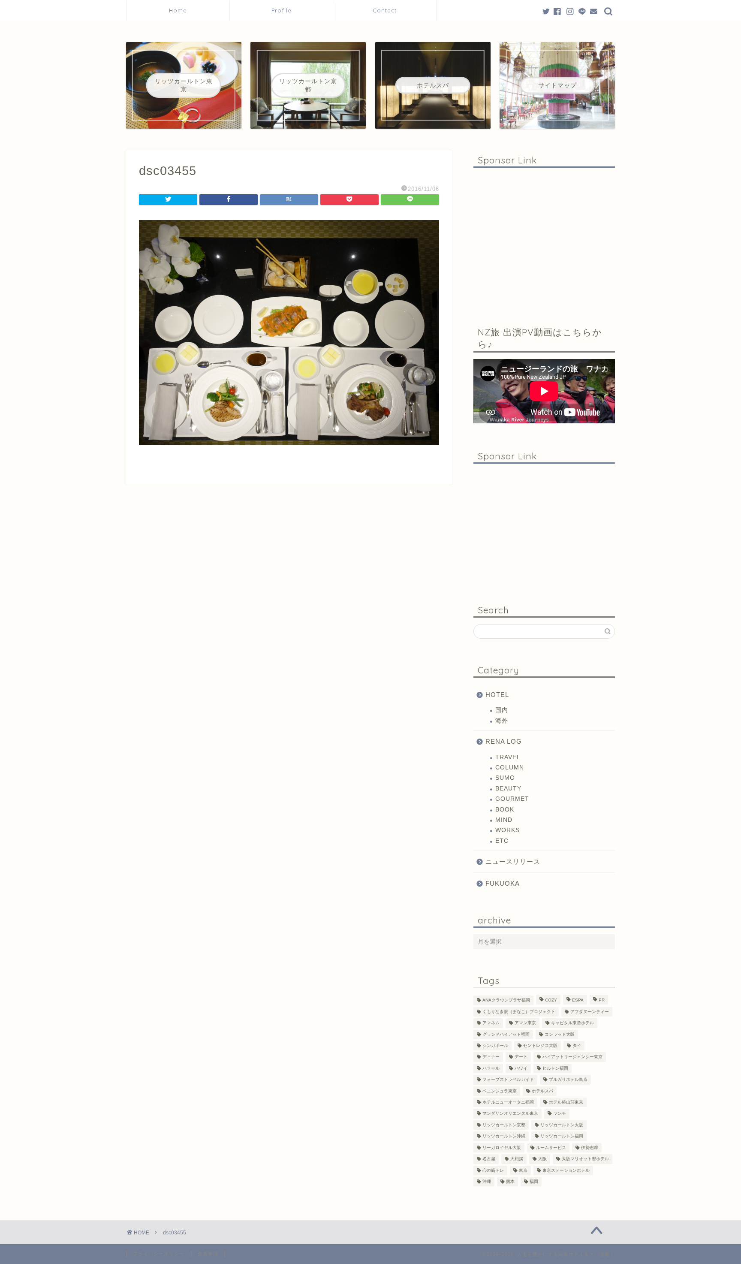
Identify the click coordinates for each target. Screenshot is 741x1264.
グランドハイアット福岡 (506, 1034)
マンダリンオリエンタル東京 (510, 1113)
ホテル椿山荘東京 (566, 1102)
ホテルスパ (542, 1091)
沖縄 (486, 1181)
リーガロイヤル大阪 (501, 1147)
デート (521, 1057)
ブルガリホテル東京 (568, 1079)
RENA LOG (503, 741)
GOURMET (512, 799)
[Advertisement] (544, 240)
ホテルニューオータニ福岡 (508, 1102)
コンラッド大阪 (560, 1034)
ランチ (559, 1113)
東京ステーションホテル (566, 1170)
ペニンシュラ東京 (499, 1091)
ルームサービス (551, 1147)
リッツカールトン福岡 (561, 1136)
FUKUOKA (502, 883)
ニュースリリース (512, 861)
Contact (385, 10)
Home (178, 10)
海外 (501, 721)
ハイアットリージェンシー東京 (572, 1057)
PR (602, 1000)
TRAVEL (508, 757)
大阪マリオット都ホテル (585, 1159)
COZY (551, 1000)
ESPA (578, 1000)
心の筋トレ (493, 1170)
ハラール (491, 1068)
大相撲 (516, 1159)
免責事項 (208, 1253)
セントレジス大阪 (540, 1045)
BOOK (504, 809)
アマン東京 (525, 1023)
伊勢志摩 (589, 1147)
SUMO (505, 778)
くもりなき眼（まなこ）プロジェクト (518, 1011)
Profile (284, 10)
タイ (576, 1045)
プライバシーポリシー (158, 1253)
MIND (503, 820)
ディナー (491, 1057)
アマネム (491, 1023)
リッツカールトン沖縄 (503, 1136)
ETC (502, 841)
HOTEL (497, 694)
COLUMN (509, 767)
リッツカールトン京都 (503, 1124)
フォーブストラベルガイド (508, 1079)
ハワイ (521, 1068)
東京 (523, 1170)
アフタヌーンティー (589, 1011)
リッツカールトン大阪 (561, 1124)
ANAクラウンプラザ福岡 (506, 1000)
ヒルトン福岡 (555, 1068)
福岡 (534, 1181)
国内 (501, 710)
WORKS (507, 830)
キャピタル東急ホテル (572, 1023)
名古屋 (488, 1159)
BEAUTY (508, 788)
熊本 (510, 1181)
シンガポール (495, 1045)
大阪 (542, 1159)
